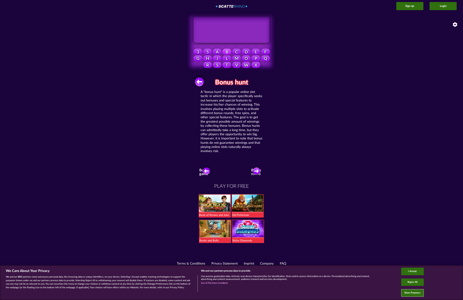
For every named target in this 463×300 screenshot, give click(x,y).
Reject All (412, 282)
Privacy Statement (224, 263)
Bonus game (204, 172)
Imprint (249, 263)
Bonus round (256, 172)
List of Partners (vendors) (214, 283)
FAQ (283, 263)
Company (267, 263)
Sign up (409, 6)
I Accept (412, 271)
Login (443, 6)
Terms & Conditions (191, 263)
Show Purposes (412, 293)
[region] (231, 282)
